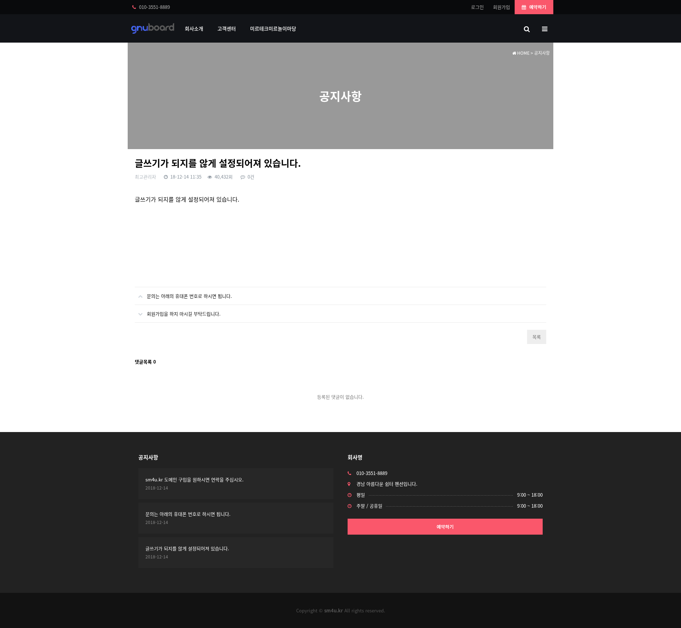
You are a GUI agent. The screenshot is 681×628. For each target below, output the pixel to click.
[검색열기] (527, 28)
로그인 (477, 7)
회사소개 (194, 28)
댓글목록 (145, 361)
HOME (523, 53)
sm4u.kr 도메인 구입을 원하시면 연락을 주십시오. (194, 479)
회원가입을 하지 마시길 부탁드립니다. (184, 313)
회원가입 (501, 7)
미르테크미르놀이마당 (273, 28)
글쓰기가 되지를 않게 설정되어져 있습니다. (187, 548)
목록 (536, 336)
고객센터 (226, 28)
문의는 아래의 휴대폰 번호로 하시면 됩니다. (189, 296)
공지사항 (148, 457)
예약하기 (537, 7)
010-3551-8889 (154, 7)
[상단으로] (665, 612)
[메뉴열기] (544, 28)
